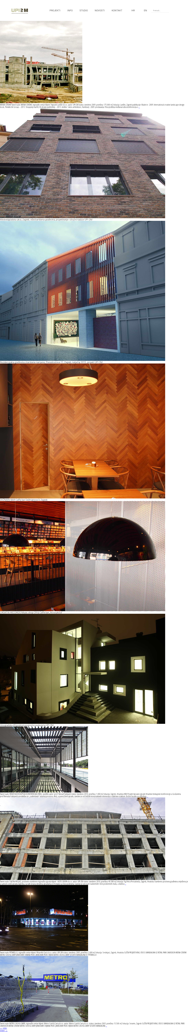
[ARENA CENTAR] (41, 102)
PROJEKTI (55, 10)
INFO (70, 10)
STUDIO (84, 10)
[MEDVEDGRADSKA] (82, 217)
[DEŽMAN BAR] (82, 497)
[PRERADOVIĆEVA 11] (82, 360)
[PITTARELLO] (44, 950)
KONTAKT (117, 10)
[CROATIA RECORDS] (82, 610)
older (3, 1028)
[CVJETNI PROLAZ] (82, 879)
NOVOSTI (100, 10)
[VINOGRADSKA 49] (82, 723)
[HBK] (44, 791)
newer (4, 1030)
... (139, 107)
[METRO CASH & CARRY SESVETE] (44, 1021)
